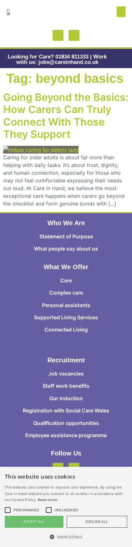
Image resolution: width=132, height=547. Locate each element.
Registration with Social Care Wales (66, 410)
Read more (47, 499)
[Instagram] (74, 35)
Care (66, 280)
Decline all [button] (97, 521)
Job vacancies (66, 373)
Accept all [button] (34, 521)
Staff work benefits (66, 386)
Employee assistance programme (66, 435)
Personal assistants (66, 305)
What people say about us (66, 248)
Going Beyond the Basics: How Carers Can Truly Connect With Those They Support (65, 115)
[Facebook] (58, 35)
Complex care (66, 292)
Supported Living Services (66, 317)
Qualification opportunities (66, 423)
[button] (121, 11)
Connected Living (66, 329)
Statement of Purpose (66, 236)
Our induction (66, 398)
